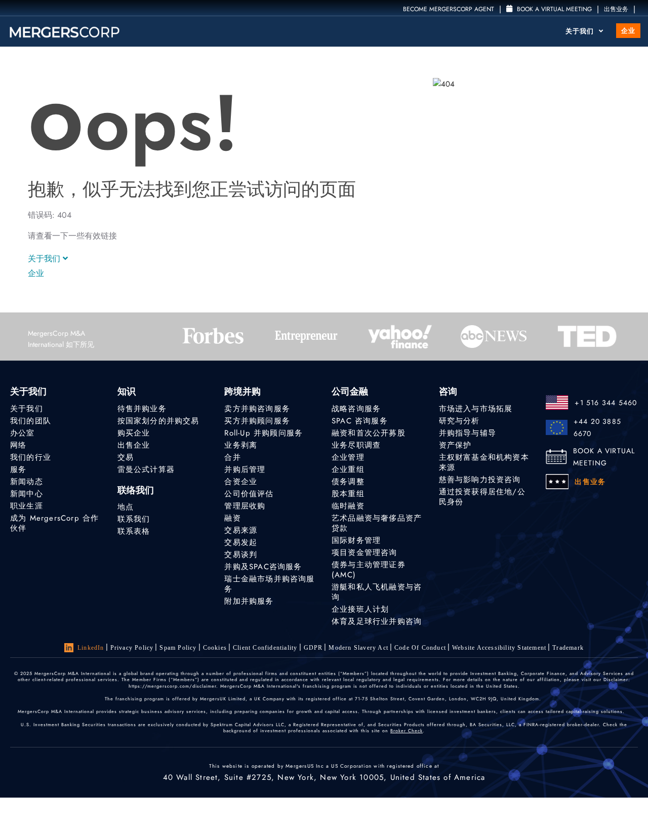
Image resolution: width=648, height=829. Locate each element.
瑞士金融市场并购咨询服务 (269, 584)
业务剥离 (240, 445)
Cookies (215, 647)
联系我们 (133, 519)
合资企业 (240, 482)
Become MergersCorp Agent (448, 9)
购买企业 (133, 433)
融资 (232, 518)
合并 (232, 457)
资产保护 (455, 445)
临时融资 (348, 506)
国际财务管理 (356, 540)
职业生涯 (26, 506)
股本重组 (348, 494)
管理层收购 (244, 506)
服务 (18, 469)
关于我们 (580, 31)
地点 (125, 507)
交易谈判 (240, 554)
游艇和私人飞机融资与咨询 (377, 592)
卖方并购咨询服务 (257, 409)
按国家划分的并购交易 (158, 421)
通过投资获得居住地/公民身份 (482, 497)
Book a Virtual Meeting (553, 9)
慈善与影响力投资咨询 (480, 480)
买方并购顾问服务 (257, 421)
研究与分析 (459, 421)
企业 (628, 30)
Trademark (568, 647)
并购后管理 (244, 469)
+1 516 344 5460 (606, 403)
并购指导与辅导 (467, 433)
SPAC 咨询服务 (360, 421)
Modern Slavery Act (358, 647)
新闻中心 (26, 494)
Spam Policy (177, 647)
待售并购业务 (142, 409)
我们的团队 (30, 421)
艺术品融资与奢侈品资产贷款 (377, 523)
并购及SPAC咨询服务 (263, 567)
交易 (125, 457)
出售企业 (133, 445)
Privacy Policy (132, 647)
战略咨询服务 (356, 409)
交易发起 (240, 542)
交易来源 (240, 530)
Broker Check (406, 730)
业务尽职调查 (356, 445)
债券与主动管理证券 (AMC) (369, 570)
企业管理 (348, 457)
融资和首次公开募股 (369, 433)
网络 (18, 445)
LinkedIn (90, 647)
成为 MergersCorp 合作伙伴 (54, 523)
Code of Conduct (420, 647)
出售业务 (616, 9)
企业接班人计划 (360, 609)
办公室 (22, 433)
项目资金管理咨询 (364, 552)
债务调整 (348, 482)
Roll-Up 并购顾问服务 (263, 433)
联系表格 (133, 531)
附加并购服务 (248, 601)
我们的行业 (30, 457)
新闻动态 (26, 482)
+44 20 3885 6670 (597, 427)
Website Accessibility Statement (499, 647)
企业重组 (348, 469)
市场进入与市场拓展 (476, 409)
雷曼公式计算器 (146, 469)
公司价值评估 (248, 494)
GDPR (313, 647)
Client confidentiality (265, 647)
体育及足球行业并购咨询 (377, 621)
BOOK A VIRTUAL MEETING (604, 457)
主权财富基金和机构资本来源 (484, 462)
